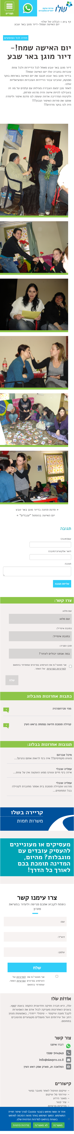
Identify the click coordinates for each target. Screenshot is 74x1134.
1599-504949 (55, 1052)
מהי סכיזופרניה (62, 708)
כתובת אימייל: (64, 628)
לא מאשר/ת (41, 1125)
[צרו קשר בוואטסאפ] (28, 8)
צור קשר (61, 1102)
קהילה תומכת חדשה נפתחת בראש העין (47, 724)
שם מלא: (67, 611)
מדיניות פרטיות (57, 1106)
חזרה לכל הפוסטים (15, 38)
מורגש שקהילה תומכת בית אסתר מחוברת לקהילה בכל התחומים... (42, 788)
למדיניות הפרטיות (56, 668)
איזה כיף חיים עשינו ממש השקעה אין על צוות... (42, 772)
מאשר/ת (58, 1125)
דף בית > (65, 21)
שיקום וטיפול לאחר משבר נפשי (47, 1090)
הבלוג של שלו (50, 21)
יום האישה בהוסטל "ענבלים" (37, 515)
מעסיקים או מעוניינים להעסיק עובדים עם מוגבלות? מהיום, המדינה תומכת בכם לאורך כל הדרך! (40, 857)
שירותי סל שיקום (56, 1094)
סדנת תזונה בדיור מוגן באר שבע (36, 510)
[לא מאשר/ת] (69, 1119)
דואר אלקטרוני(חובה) (59, 551)
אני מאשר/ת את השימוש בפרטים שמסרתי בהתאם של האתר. (26, 980)
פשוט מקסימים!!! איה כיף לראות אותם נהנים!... (43, 758)
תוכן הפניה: (65, 646)
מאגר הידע (59, 1098)
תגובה (68, 563)
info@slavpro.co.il (51, 1059)
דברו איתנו (57, 1044)
